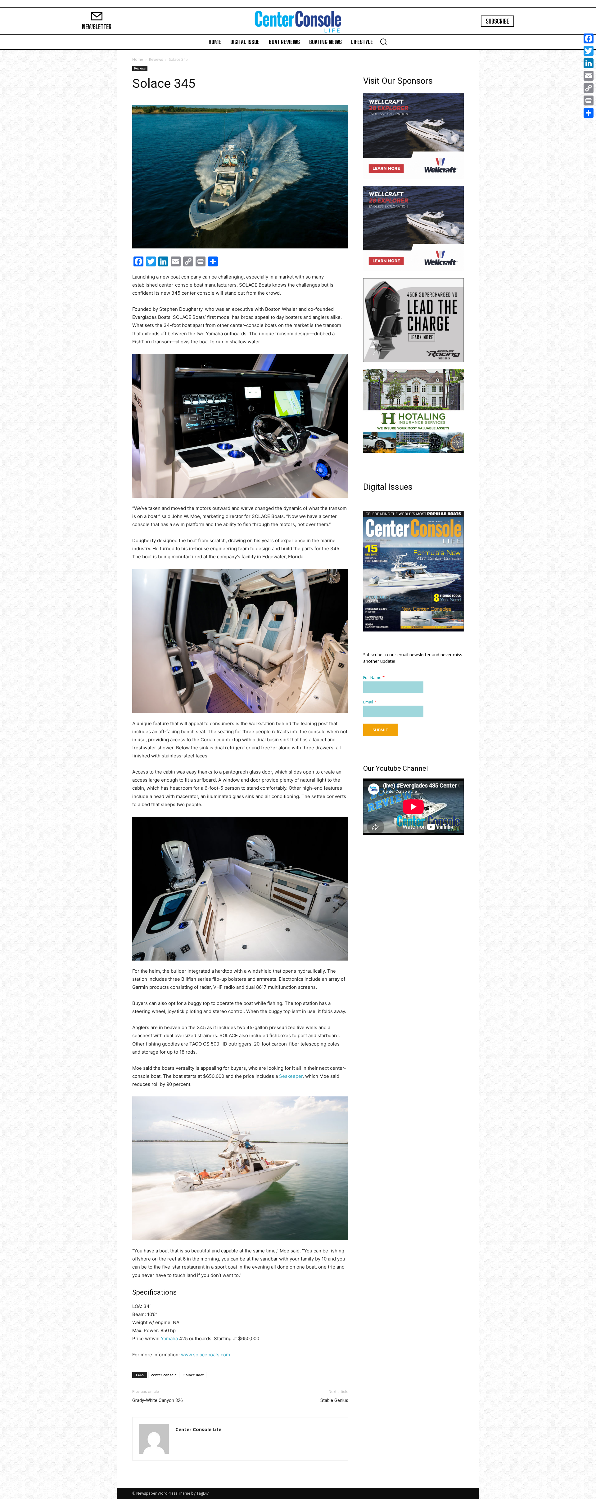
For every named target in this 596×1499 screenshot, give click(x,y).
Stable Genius (334, 1400)
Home (137, 59)
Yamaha (169, 1338)
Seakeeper (291, 1076)
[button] (383, 41)
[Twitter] (588, 51)
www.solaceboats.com (205, 1355)
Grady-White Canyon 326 (157, 1400)
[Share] (588, 113)
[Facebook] (588, 38)
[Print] (588, 100)
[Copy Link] (588, 88)
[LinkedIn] (588, 63)
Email (369, 702)
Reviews (156, 59)
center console (164, 1374)
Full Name (374, 677)
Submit (380, 730)
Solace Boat (193, 1374)
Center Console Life (198, 1429)
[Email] (588, 75)
